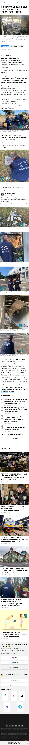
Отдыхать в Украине (22, 2)
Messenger (16, 667)
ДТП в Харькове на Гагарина (8, 2)
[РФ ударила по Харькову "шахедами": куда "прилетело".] (14, 120)
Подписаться (15, 685)
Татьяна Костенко (8, 49)
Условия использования (14, 715)
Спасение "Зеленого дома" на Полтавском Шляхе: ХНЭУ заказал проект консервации (15, 409)
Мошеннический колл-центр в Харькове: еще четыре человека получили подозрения (15, 427)
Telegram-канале (21, 78)
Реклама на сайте (14, 719)
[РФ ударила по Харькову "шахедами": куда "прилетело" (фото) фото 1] (14, 197)
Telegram (15, 662)
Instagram (4, 392)
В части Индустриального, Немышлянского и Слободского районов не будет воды (14, 634)
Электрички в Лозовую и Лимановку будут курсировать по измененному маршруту (14, 539)
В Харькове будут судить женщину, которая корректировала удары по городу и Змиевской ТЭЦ (16, 401)
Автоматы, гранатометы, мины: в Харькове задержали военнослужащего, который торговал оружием (14, 477)
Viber (12, 392)
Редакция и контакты (14, 717)
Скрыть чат (14, 438)
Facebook (4, 389)
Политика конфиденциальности (14, 721)
